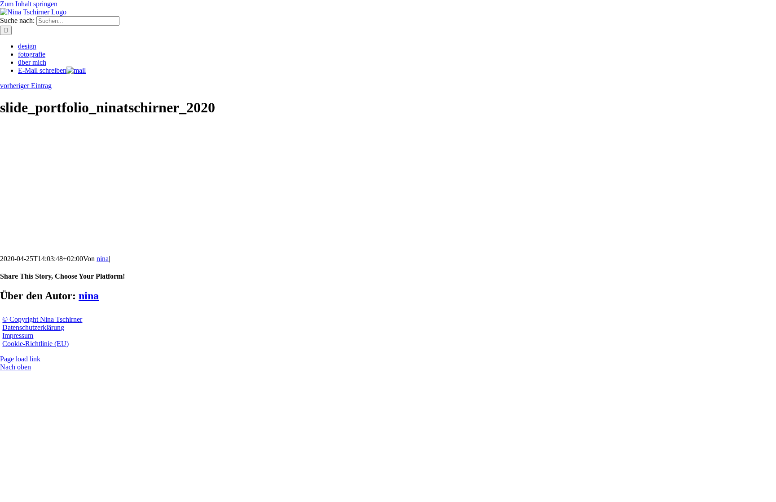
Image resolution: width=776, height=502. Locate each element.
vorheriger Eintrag (26, 85)
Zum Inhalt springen (28, 4)
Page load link (20, 359)
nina (103, 258)
